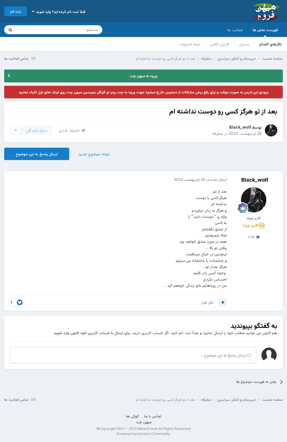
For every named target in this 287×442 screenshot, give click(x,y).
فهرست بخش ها (265, 29)
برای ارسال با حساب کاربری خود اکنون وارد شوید (92, 332)
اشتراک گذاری (70, 130)
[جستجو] (10, 29)
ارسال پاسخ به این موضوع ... (224, 355)
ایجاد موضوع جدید (94, 153)
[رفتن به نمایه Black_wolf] (271, 130)
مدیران (244, 44)
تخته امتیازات (190, 44)
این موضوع (32, 29)
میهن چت (144, 421)
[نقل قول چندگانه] (223, 302)
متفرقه (217, 133)
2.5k (252, 237)
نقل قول (207, 302)
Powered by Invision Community (143, 434)
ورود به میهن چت (143, 75)
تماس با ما (152, 415)
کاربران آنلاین (219, 44)
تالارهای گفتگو (270, 44)
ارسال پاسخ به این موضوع (37, 153)
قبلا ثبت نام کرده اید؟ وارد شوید (59, 11)
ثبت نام (15, 11)
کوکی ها (132, 415)
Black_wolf (240, 127)
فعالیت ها (234, 29)
